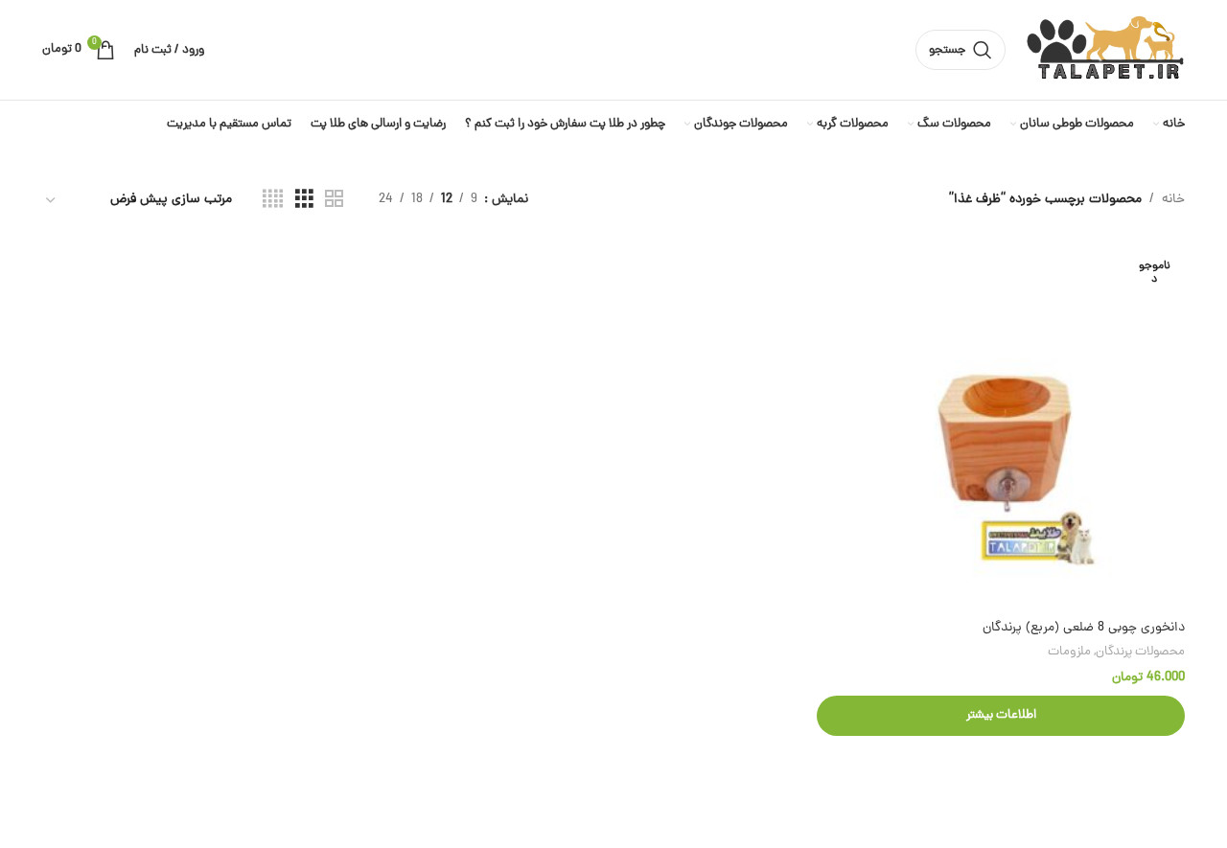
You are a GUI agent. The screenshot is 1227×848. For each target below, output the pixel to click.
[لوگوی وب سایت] (1105, 51)
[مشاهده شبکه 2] (334, 200)
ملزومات (1069, 652)
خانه (1173, 200)
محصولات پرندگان (1140, 652)
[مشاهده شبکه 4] (273, 200)
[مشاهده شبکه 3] (304, 200)
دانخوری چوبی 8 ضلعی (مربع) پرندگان (1084, 628)
